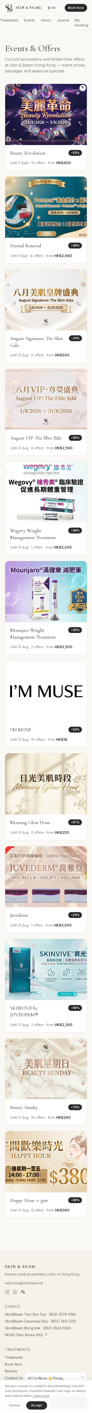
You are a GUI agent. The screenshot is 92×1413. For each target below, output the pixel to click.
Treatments (9, 20)
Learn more (41, 1396)
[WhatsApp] (15, 1291)
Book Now (76, 8)
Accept (36, 1405)
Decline (14, 1405)
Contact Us (14, 1378)
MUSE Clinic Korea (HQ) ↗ (26, 1335)
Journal (63, 20)
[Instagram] (7, 1291)
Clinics (46, 20)
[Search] (40, 8)
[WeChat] (23, 1291)
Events (29, 20)
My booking (81, 22)
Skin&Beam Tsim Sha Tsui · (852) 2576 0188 (40, 1314)
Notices (11, 1371)
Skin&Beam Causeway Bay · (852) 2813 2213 (40, 1321)
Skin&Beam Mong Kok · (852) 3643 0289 (38, 1328)
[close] (82, 1376)
